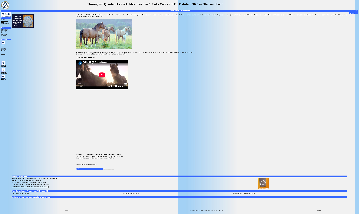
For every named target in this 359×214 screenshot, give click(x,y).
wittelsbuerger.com (108, 169)
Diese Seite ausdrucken (3, 49)
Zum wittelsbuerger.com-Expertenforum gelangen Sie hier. (95, 158)
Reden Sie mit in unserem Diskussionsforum (26, 180)
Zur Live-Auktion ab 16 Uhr (85, 57)
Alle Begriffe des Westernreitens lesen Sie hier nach (29, 182)
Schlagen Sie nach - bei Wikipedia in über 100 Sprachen (30, 184)
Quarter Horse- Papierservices (4, 32)
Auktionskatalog (103, 54)
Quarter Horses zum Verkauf (4, 30)
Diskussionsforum (5, 23)
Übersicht (3, 19)
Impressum (67, 210)
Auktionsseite (121, 54)
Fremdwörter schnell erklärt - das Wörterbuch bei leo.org (30, 187)
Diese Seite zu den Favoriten (5, 51)
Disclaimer (319, 210)
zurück (2, 44)
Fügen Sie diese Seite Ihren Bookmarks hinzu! (86, 164)
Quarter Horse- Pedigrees (4, 35)
